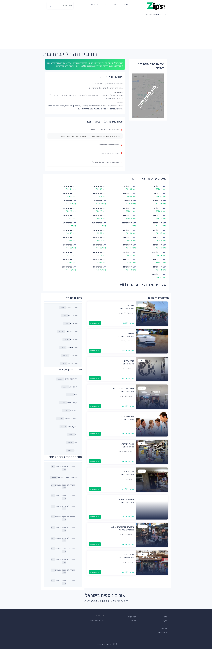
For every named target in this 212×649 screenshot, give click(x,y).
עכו (102, 109)
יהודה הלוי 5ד (157, 201)
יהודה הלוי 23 (127, 237)
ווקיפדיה (108, 98)
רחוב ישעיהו (74, 323)
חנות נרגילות (142, 554)
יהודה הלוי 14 (127, 215)
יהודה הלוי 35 (67, 259)
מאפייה (141, 443)
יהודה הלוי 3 (98, 186)
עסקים (125, 4)
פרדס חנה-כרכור (95, 109)
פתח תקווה (85, 109)
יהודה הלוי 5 (158, 193)
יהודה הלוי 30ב (127, 252)
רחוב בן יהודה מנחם (71, 331)
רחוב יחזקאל (73, 355)
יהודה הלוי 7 (98, 201)
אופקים (67, 106)
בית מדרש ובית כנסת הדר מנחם (122, 388)
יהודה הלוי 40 (97, 267)
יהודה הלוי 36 (157, 267)
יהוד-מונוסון (51, 106)
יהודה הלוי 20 (97, 230)
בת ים (79, 109)
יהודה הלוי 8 (68, 201)
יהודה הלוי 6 (128, 201)
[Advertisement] (106, 32)
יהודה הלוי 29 (67, 245)
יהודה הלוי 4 (68, 186)
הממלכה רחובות (128, 554)
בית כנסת (141, 388)
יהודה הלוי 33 (127, 259)
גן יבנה (72, 106)
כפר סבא (112, 109)
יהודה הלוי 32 (157, 259)
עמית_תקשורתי (69, 427)
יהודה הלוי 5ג (67, 193)
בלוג (115, 4)
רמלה (62, 106)
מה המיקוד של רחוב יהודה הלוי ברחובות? (106, 129)
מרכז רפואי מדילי (127, 416)
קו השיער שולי (129, 361)
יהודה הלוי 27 (127, 245)
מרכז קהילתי (142, 526)
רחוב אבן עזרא (73, 315)
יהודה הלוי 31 (67, 252)
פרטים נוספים (94, 323)
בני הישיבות (71, 411)
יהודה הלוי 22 (157, 237)
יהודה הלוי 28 (97, 245)
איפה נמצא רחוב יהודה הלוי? (111, 145)
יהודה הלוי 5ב (97, 193)
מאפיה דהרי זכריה (127, 444)
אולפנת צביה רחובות (68, 419)
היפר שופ (130, 305)
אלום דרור (130, 333)
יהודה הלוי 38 (127, 267)
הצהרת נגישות (162, 632)
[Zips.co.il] (156, 6)
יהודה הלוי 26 (157, 245)
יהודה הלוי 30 (97, 252)
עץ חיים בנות (70, 387)
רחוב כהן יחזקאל (72, 347)
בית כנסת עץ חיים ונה (126, 499)
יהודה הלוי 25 (67, 237)
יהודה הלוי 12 (67, 208)
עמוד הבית (164, 14)
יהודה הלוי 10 (127, 208)
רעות (73, 442)
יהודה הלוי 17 (67, 223)
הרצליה (91, 106)
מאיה (73, 395)
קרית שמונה (84, 106)
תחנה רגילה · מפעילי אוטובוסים (63, 467)
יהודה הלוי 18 (157, 230)
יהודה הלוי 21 (67, 230)
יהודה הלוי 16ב (127, 223)
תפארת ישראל (128, 471)
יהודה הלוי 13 (157, 215)
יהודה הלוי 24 (97, 237)
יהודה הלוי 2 (128, 186)
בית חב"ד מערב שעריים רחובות (122, 527)
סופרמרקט (142, 305)
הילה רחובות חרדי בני (68, 379)
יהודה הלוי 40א (67, 267)
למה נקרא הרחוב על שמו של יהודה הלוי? (107, 162)
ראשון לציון (119, 109)
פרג (73, 435)
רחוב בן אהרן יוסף (72, 307)
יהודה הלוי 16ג (97, 223)
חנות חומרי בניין (143, 333)
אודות (106, 4)
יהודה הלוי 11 (97, 208)
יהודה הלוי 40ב (157, 274)
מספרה (141, 360)
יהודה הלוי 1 (158, 186)
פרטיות (133, 621)
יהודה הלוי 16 (67, 215)
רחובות (157, 14)
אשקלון (77, 106)
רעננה (106, 109)
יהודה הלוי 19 (127, 230)
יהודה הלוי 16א (157, 223)
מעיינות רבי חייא (69, 403)
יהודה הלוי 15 (97, 215)
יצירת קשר (94, 4)
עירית (73, 450)
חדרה (58, 106)
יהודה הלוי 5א (127, 193)
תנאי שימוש (132, 617)
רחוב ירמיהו (74, 339)
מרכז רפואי (142, 416)
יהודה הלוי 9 (158, 208)
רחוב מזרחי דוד (73, 363)
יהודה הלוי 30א (157, 252)
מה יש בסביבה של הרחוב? (112, 153)
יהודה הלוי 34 (97, 259)
